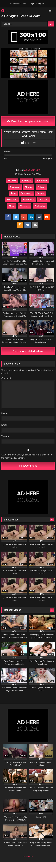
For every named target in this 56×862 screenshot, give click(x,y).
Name (5, 413)
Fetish (13, 181)
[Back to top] (48, 854)
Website (5, 436)
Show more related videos (28, 351)
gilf (14, 193)
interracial (29, 199)
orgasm (26, 206)
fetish (42, 187)
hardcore (13, 199)
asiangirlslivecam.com (19, 16)
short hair (41, 206)
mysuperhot (28, 856)
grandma (28, 193)
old (13, 206)
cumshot (15, 187)
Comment (6, 378)
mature (45, 199)
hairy (42, 193)
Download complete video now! (29, 121)
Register (41, 3)
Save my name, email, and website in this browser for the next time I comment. (26, 456)
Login (32, 3)
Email (4, 425)
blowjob (27, 181)
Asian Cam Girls (32, 170)
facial (30, 187)
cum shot (43, 181)
